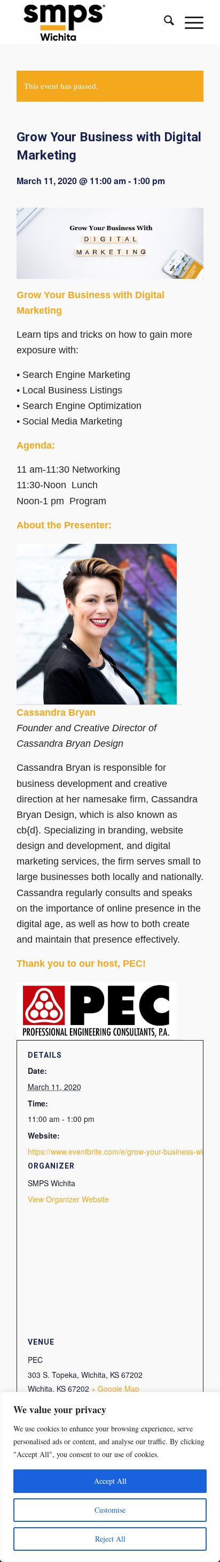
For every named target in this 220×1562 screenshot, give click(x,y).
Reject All (110, 1539)
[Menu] (188, 22)
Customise (110, 1510)
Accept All (110, 1481)
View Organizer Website (68, 1199)
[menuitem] (163, 22)
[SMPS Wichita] (91, 22)
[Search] (163, 22)
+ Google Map (115, 1388)
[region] (110, 1477)
